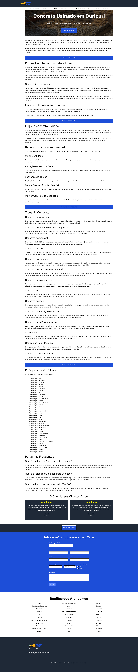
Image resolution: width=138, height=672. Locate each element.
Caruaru (39, 612)
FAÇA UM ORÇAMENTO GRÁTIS (69, 207)
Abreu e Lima (69, 609)
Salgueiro (99, 612)
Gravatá (69, 617)
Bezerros (99, 614)
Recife (39, 603)
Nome (51, 550)
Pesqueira (99, 609)
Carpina (69, 629)
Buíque (99, 631)
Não (80, 568)
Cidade (72, 557)
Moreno (98, 626)
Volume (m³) (52, 564)
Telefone (52, 557)
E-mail (72, 550)
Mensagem (52, 572)
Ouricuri (98, 603)
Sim (80, 566)
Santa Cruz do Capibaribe (69, 612)
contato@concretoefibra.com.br (39, 653)
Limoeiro (99, 623)
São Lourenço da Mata (69, 603)
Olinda (39, 614)
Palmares (99, 629)
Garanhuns (39, 626)
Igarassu (39, 631)
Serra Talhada (69, 614)
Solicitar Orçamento (69, 30)
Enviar (52, 584)
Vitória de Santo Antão (39, 629)
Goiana (69, 623)
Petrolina (39, 609)
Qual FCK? (67, 564)
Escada (98, 617)
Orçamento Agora (69, 528)
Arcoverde (69, 631)
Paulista (39, 617)
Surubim (99, 606)
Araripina (69, 620)
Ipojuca (69, 606)
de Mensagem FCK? (54, 543)
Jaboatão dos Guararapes (39, 606)
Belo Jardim (69, 626)
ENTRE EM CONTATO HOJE (69, 57)
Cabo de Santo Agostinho (39, 620)
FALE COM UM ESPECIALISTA (69, 120)
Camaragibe (39, 623)
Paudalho (99, 620)
